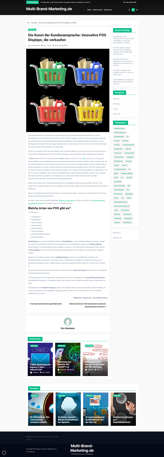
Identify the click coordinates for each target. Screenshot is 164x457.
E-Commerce (117, 153)
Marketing (32, 30)
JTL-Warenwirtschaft (120, 169)
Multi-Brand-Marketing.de (49, 8)
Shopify (129, 198)
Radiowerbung (118, 194)
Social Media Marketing (120, 202)
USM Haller (117, 214)
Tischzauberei (125, 210)
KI (129, 169)
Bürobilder (125, 140)
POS (66, 45)
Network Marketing (119, 185)
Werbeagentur (128, 218)
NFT (129, 185)
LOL (122, 177)
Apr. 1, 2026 (46, 372)
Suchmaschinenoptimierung (121, 206)
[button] (137, 10)
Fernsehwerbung (118, 157)
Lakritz (116, 177)
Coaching (116, 145)
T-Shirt (116, 210)
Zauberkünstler (127, 222)
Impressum (108, 10)
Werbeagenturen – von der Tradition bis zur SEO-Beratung (94, 364)
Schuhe (116, 198)
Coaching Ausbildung (128, 145)
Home (89, 10)
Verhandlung (117, 218)
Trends (115, 109)
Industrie (116, 165)
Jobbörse (124, 165)
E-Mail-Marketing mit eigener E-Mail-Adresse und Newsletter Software (40, 368)
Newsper (51, 449)
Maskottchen (117, 181)
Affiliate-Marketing (119, 128)
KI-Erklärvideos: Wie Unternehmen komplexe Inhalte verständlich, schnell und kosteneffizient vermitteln (40, 423)
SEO (123, 198)
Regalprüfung (128, 194)
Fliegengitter (130, 157)
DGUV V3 (128, 149)
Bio (128, 136)
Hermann (37, 45)
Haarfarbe (128, 161)
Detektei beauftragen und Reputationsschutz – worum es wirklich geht (123, 72)
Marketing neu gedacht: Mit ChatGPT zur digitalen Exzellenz (66, 366)
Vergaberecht (127, 214)
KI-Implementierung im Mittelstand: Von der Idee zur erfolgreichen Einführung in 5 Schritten (95, 423)
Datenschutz (97, 10)
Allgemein (116, 99)
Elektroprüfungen (129, 153)
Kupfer (116, 173)
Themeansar (30, 452)
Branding (116, 140)
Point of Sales (60, 45)
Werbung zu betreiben (66, 200)
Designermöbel (118, 149)
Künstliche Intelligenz (126, 173)
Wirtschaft (116, 114)
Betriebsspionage (119, 136)
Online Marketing (118, 189)
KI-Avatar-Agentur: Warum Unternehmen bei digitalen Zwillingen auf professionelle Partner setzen (68, 423)
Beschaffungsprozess (120, 132)
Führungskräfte (118, 161)
